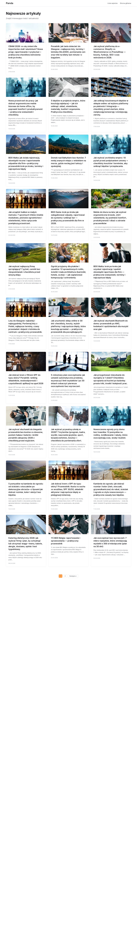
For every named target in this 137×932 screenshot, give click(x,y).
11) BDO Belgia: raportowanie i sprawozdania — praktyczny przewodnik (65, 541)
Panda (9, 3)
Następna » (73, 576)
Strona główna (125, 3)
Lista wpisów (113, 3)
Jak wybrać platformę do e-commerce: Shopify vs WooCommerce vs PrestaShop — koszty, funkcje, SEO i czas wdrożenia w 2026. (109, 52)
